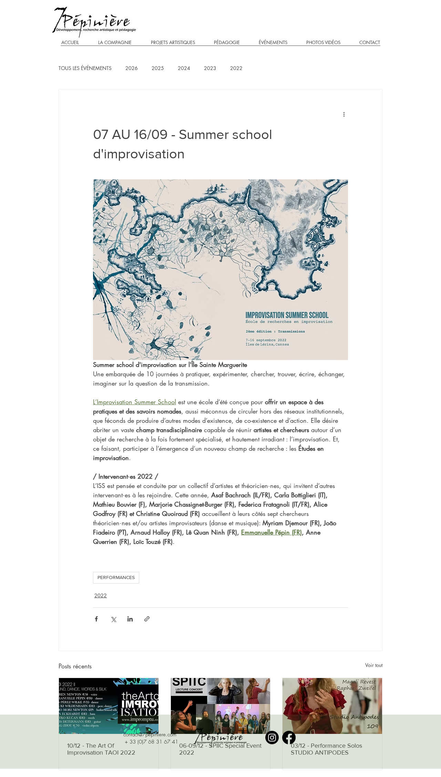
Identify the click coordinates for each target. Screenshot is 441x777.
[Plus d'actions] (344, 114)
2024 (184, 68)
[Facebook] (289, 737)
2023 (210, 68)
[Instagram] (272, 737)
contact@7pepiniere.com (149, 734)
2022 (236, 68)
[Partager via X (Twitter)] (113, 619)
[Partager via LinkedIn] (130, 619)
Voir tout (373, 665)
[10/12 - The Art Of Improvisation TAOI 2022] (108, 706)
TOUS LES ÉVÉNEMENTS (85, 68)
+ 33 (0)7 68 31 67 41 (151, 741)
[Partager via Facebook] (96, 619)
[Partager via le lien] (147, 619)
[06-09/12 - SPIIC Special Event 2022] (220, 706)
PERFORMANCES (116, 577)
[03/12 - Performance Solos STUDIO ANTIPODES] (332, 706)
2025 (158, 68)
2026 (131, 68)
